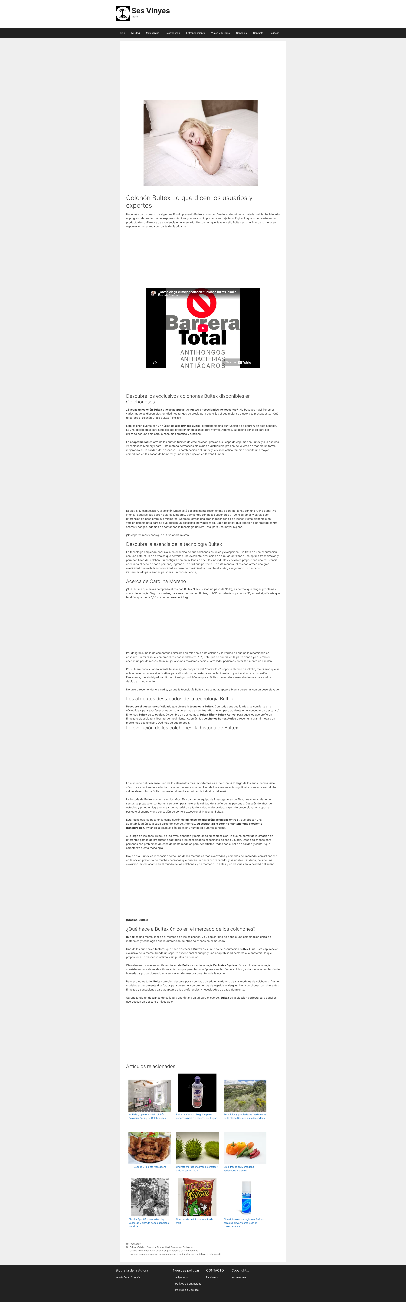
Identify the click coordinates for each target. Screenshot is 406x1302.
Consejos (241, 32)
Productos (135, 1243)
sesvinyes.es (239, 1277)
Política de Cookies (187, 1289)
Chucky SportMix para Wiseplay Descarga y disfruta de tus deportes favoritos (148, 1223)
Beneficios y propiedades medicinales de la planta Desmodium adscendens (245, 1116)
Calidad (141, 1247)
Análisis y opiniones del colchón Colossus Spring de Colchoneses (147, 1116)
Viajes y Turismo (220, 32)
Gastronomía (173, 32)
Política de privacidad (188, 1283)
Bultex (133, 1247)
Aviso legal (181, 1277)
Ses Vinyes (151, 10)
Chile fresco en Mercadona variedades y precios (239, 1168)
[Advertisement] (203, 75)
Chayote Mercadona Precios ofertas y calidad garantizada (197, 1168)
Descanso (176, 1247)
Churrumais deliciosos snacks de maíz (194, 1221)
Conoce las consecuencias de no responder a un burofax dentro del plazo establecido (175, 1254)
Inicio (122, 32)
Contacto (258, 32)
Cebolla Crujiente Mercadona (150, 1166)
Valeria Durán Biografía (128, 1277)
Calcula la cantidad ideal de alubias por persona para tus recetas (164, 1250)
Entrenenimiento (195, 32)
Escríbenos (212, 1277)
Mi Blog (135, 32)
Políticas (274, 32)
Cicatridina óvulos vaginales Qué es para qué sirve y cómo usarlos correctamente (244, 1223)
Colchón (151, 1247)
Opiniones (188, 1247)
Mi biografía (152, 32)
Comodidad (163, 1247)
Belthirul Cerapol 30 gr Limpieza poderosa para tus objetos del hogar (196, 1116)
